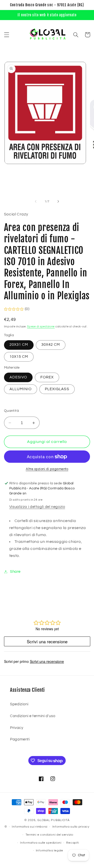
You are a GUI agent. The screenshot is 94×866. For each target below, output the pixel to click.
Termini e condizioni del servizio (49, 834)
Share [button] (15, 571)
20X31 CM (19, 345)
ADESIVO (18, 377)
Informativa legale (49, 850)
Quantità (11, 411)
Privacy (16, 728)
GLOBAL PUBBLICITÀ (53, 820)
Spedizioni (19, 704)
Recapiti (72, 842)
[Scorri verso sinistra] (35, 201)
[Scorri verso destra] (58, 201)
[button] (6, 34)
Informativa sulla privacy (70, 826)
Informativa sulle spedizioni (40, 842)
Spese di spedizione (41, 326)
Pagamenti (20, 739)
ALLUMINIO (21, 389)
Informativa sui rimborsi (29, 826)
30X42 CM (50, 345)
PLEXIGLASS (57, 389)
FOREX (47, 377)
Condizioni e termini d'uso (32, 716)
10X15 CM (19, 357)
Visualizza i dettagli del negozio (37, 507)
